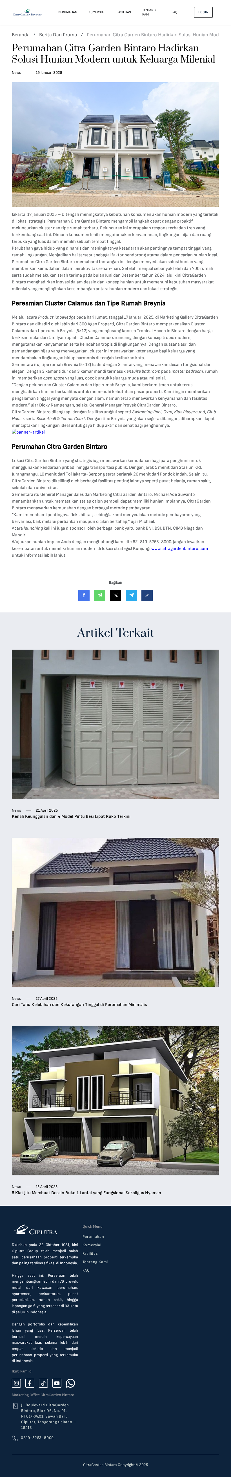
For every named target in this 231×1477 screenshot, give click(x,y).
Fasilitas (124, 12)
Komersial (96, 12)
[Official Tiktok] (43, 1383)
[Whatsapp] (70, 1383)
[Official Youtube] (56, 1383)
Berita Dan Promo (58, 35)
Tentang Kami (149, 12)
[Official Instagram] (16, 1383)
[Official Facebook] (29, 1383)
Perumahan (67, 12)
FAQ (174, 12)
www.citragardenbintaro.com (179, 548)
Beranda (21, 35)
